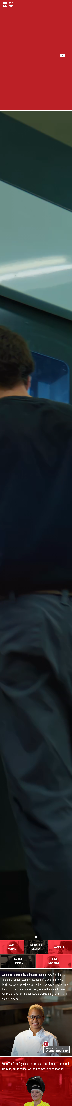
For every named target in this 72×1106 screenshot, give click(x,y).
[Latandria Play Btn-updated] (56, 1042)
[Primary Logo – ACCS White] (9, 2)
